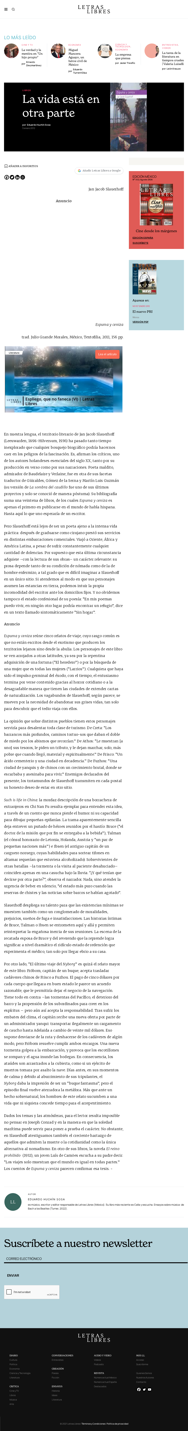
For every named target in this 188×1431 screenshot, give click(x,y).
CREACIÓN (58, 1368)
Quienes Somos (144, 1373)
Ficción (55, 1377)
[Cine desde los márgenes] (156, 206)
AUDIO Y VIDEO (102, 1355)
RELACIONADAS (45, 1222)
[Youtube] (149, 1389)
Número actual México (105, 1377)
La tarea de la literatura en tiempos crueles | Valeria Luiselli (173, 58)
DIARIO (14, 1355)
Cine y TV (27, 44)
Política (13, 1364)
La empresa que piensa (123, 56)
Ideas (54, 1395)
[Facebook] (6, 177)
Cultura (13, 1359)
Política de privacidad (117, 1423)
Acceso (140, 1359)
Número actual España (105, 1382)
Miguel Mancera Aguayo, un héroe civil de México (77, 57)
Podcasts (99, 1364)
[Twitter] (12, 177)
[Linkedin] (17, 177)
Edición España (143, 237)
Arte (12, 1404)
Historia (56, 1390)
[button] (6, 9)
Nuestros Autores (145, 1377)
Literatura (15, 1377)
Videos (166, 48)
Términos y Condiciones (93, 1423)
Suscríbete (140, 243)
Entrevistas (170, 44)
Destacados (100, 1386)
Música (13, 1399)
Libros (26, 90)
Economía (74, 44)
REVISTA (99, 1373)
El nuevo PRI (143, 312)
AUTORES (135, 1222)
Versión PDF (141, 321)
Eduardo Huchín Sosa (46, 1199)
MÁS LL (140, 1355)
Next (179, 210)
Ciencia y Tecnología (123, 45)
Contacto (141, 1382)
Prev (134, 210)
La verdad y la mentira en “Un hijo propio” (32, 53)
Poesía (55, 1373)
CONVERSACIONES (62, 1355)
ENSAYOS (57, 1386)
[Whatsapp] (22, 177)
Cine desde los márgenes (156, 231)
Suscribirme (142, 1364)
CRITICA (14, 1386)
